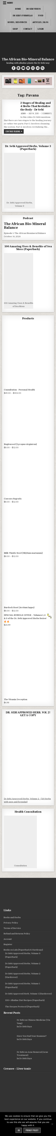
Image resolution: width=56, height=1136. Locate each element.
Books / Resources (17, 22)
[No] (52, 1124)
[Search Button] (42, 68)
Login (41, 29)
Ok (19, 1130)
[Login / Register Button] (38, 68)
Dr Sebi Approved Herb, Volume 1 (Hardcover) (28, 994)
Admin (23, 113)
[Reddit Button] (28, 68)
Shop (15, 29)
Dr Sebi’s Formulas (23, 15)
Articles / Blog (40, 22)
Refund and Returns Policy (17, 933)
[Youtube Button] (23, 68)
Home (18, 9)
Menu (10, 3)
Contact (27, 29)
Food (40, 15)
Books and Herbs (12, 917)
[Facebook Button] (14, 68)
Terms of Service (12, 928)
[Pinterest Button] (18, 68)
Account (8, 939)
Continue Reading (14, 131)
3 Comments (47, 113)
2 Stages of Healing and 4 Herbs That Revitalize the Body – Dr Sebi (35, 106)
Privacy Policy (11, 923)
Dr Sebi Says (25, 1026)
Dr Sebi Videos (33, 9)
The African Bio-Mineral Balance (28, 59)
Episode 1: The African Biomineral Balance (25, 233)
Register (8, 944)
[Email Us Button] (33, 68)
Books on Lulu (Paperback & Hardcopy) (23, 950)
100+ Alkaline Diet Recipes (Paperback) (25, 1000)
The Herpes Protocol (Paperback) (22, 1006)
